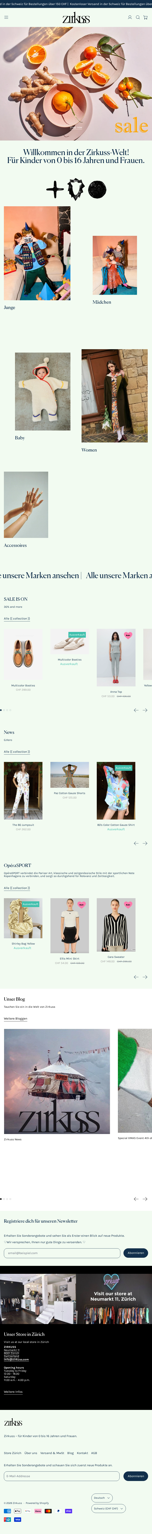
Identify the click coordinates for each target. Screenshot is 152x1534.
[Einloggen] (130, 17)
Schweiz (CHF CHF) (106, 1508)
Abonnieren (136, 1253)
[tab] (1, 710)
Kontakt (82, 1453)
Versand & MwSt (52, 1453)
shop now (76, 127)
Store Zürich (12, 1453)
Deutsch (99, 1497)
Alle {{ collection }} (17, 618)
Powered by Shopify (37, 1503)
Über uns (30, 1453)
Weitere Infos (13, 1391)
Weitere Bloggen (15, 1018)
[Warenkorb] (145, 17)
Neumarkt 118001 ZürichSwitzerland (11, 1353)
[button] (138, 17)
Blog (70, 1453)
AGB (94, 1453)
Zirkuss (17, 1503)
